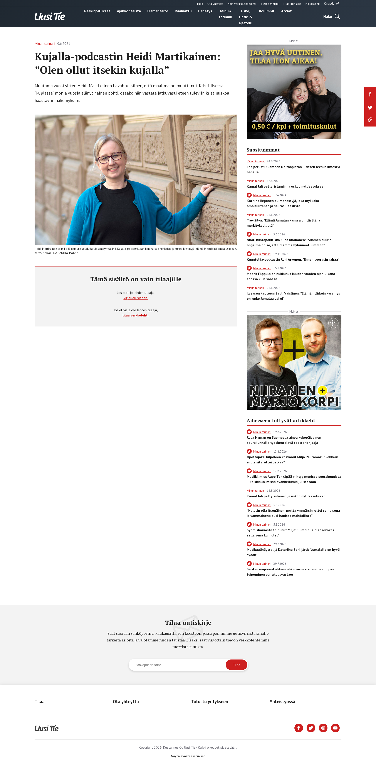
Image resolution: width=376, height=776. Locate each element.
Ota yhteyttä (215, 4)
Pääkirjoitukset (97, 10)
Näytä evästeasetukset (188, 756)
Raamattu (183, 10)
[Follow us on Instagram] (323, 727)
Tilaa (199, 4)
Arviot (286, 10)
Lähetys (205, 10)
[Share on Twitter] (370, 107)
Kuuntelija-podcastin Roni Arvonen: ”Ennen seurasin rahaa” (293, 259)
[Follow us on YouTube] (335, 727)
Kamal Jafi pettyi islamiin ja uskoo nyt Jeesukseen (286, 186)
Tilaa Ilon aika (292, 4)
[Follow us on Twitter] (311, 727)
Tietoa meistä (270, 4)
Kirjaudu (329, 3)
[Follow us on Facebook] (298, 727)
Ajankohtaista (129, 10)
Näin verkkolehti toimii (242, 4)
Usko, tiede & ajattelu (245, 16)
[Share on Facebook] (370, 94)
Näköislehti (313, 4)
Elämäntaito (157, 10)
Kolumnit (267, 10)
